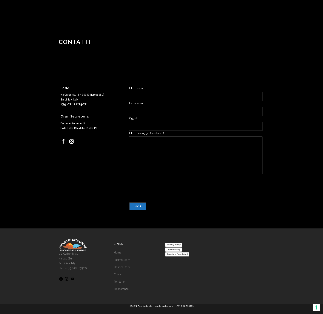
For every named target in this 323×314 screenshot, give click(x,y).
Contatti (118, 274)
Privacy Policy (174, 244)
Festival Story (122, 259)
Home (117, 252)
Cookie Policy (173, 249)
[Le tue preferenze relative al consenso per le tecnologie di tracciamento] (316, 307)
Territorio (119, 281)
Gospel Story (122, 267)
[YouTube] (72, 280)
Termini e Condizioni (177, 254)
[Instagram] (66, 280)
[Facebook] (61, 280)
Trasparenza (121, 288)
